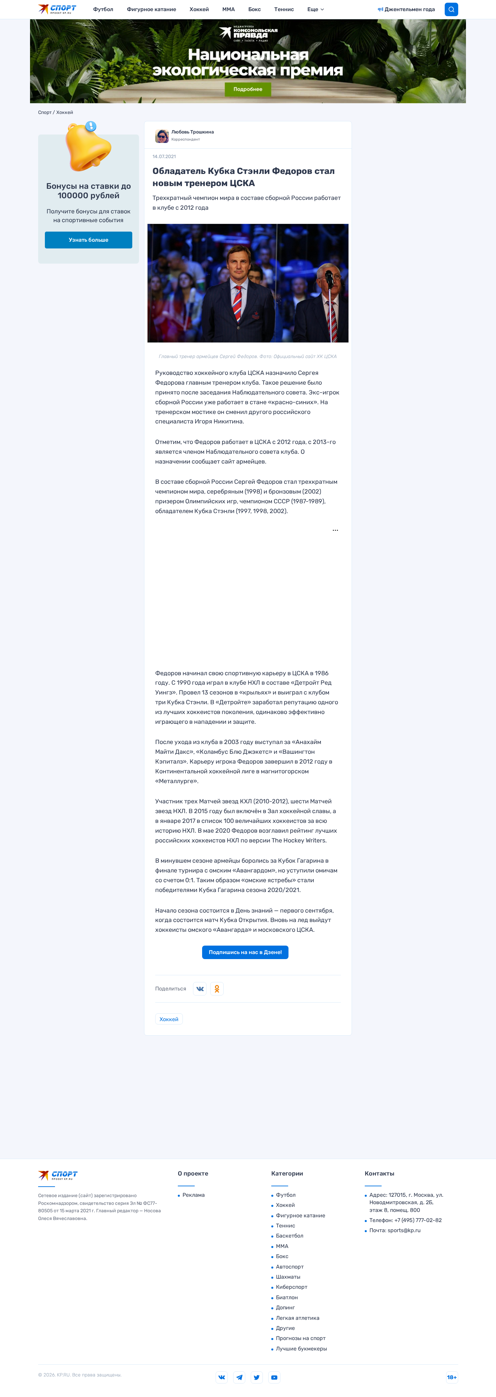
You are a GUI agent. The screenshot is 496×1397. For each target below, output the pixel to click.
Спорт (45, 112)
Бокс (254, 9)
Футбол (103, 9)
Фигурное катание (151, 9)
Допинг (285, 1307)
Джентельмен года (410, 9)
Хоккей (199, 9)
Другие (285, 1328)
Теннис (284, 9)
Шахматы (288, 1277)
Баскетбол (289, 1235)
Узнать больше (88, 240)
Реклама (194, 1195)
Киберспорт (291, 1287)
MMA (228, 9)
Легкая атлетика (298, 1318)
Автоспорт (290, 1267)
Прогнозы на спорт (301, 1338)
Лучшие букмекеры (301, 1348)
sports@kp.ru (404, 1230)
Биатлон (287, 1297)
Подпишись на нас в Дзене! (245, 952)
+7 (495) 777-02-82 (418, 1220)
